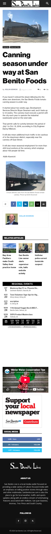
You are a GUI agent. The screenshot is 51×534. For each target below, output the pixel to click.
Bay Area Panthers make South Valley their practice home (9, 261)
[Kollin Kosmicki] (11, 219)
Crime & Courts (41, 252)
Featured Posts (15, 47)
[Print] (43, 204)
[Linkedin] (25, 204)
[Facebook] (13, 204)
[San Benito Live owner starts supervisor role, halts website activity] (25, 248)
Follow (37, 445)
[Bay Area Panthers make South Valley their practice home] (9, 248)
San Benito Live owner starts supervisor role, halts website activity (24, 264)
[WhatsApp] (31, 204)
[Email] (37, 204)
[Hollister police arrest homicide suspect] (41, 248)
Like (38, 439)
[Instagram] (25, 520)
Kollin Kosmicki (11, 89)
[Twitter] (19, 204)
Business (6, 47)
